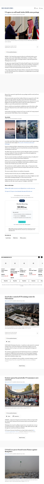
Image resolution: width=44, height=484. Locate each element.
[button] (36, 8)
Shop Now (6, 280)
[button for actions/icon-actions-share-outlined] (37, 47)
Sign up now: (7, 14)
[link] (7, 8)
